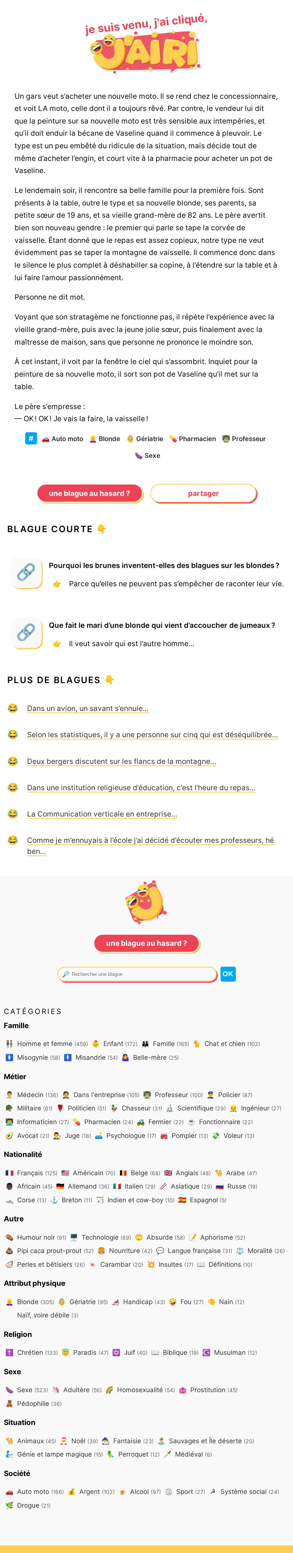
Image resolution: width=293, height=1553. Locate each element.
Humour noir (35, 1237)
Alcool (139, 1491)
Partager (203, 493)
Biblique (175, 1352)
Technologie (100, 1237)
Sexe (147, 455)
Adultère (77, 1390)
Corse (26, 1200)
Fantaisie (127, 1441)
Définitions (225, 1264)
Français (31, 1173)
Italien (134, 1186)
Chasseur (136, 1108)
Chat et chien (226, 1044)
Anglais (187, 1173)
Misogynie (32, 1057)
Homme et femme (46, 1044)
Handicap (138, 1302)
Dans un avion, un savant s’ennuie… (88, 708)
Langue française (194, 1251)
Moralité (260, 1251)
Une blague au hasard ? (89, 493)
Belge (140, 1173)
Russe (237, 1186)
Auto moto (62, 439)
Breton (71, 1200)
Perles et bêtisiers (45, 1264)
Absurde (160, 1237)
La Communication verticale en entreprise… (102, 813)
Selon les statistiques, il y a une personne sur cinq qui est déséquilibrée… (152, 734)
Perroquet (133, 1454)
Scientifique (196, 1108)
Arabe (235, 1173)
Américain (88, 1173)
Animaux (30, 1441)
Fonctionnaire (220, 1122)
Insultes (170, 1264)
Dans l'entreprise (101, 1095)
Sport (184, 1491)
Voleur (233, 1135)
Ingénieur (255, 1108)
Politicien (81, 1108)
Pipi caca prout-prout (49, 1251)
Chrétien (31, 1352)
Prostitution (208, 1390)
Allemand (82, 1186)
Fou (186, 1302)
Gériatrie (144, 439)
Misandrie (91, 1057)
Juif (130, 1352)
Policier (229, 1095)
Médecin (31, 1095)
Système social (244, 1491)
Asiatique (185, 1186)
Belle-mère (150, 1057)
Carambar (116, 1264)
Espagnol (202, 1200)
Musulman (229, 1352)
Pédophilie (33, 1403)
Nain (226, 1302)
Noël (79, 1441)
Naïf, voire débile (47, 1315)
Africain (29, 1186)
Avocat (27, 1135)
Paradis (85, 1352)
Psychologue (125, 1135)
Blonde (104, 439)
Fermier (160, 1122)
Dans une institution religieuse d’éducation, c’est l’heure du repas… (141, 787)
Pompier (184, 1135)
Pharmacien (192, 439)
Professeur (244, 439)
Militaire (29, 1108)
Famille (165, 1044)
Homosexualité (140, 1390)
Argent (91, 1491)
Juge (72, 1135)
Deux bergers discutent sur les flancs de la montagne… (121, 761)
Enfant (115, 1044)
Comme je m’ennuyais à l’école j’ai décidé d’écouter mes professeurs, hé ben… (150, 846)
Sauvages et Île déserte (205, 1441)
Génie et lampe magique (54, 1454)
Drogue (28, 1505)
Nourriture (125, 1251)
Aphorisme (216, 1237)
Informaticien (37, 1122)
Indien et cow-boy (135, 1200)
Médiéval (187, 1454)
